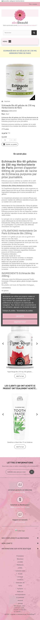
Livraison (20, 577)
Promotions (20, 556)
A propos (20, 588)
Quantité (4, 137)
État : (4, 114)
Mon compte (7, 543)
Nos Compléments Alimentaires (15, 538)
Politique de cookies (9, 310)
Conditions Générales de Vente (20, 583)
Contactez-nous (20, 571)
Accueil (20, 574)
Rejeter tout (20, 322)
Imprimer (7, 101)
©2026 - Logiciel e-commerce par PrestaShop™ (20, 614)
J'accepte (20, 316)
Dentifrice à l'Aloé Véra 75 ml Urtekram (20, 442)
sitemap (20, 603)
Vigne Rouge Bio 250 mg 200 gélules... (20, 372)
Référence (5, 111)
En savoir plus (20, 153)
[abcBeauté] (20, 18)
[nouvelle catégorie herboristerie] (20, 1)
